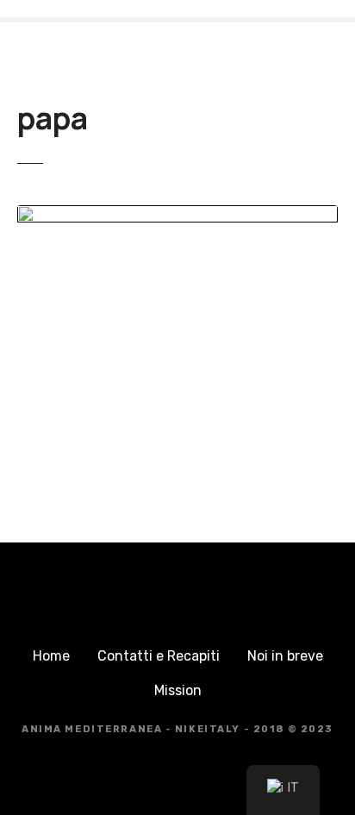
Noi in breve (285, 656)
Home (51, 656)
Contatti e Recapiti (158, 656)
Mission (178, 690)
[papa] (177, 215)
